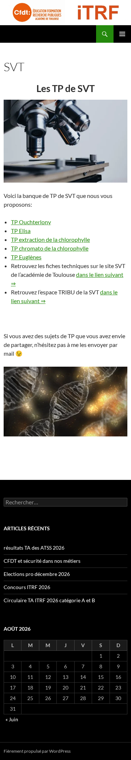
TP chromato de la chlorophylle (49, 248)
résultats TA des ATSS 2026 (34, 548)
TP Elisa (21, 230)
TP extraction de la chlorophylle (50, 239)
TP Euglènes (26, 256)
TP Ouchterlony (31, 221)
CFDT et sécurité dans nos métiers (42, 561)
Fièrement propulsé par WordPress (37, 751)
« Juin (11, 719)
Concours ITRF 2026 (27, 587)
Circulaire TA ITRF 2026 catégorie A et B (49, 600)
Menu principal (122, 34)
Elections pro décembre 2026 (37, 574)
